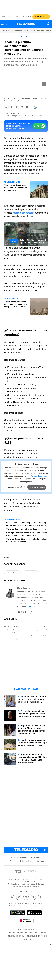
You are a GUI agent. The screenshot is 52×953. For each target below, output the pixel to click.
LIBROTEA (27, 939)
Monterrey (28, 17)
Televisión (40, 30)
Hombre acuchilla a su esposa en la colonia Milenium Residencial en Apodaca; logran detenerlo (32, 758)
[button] (44, 84)
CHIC (36, 932)
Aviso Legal (36, 857)
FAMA (43, 932)
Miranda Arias (12, 113)
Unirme (37, 126)
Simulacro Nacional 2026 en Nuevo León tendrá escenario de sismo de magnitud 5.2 (32, 699)
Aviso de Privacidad (19, 857)
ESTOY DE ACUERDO (37, 487)
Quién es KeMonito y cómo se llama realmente (26, 529)
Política (32, 30)
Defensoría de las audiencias (22, 861)
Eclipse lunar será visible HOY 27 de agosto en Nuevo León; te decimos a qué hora (31, 713)
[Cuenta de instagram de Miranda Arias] (19, 612)
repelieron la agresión (23, 213)
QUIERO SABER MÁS (15, 487)
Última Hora (6, 30)
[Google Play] (17, 913)
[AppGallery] (26, 921)
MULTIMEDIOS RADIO (37, 936)
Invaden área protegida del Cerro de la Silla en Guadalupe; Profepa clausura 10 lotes (32, 742)
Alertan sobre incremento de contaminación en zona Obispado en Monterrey (15, 304)
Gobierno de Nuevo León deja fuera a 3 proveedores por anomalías (15, 187)
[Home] (26, 24)
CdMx (16, 17)
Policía (25, 30)
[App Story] (34, 913)
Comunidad (17, 30)
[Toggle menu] (2, 24)
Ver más (31, 606)
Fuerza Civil (31, 573)
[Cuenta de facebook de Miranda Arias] (25, 612)
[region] (26, 6)
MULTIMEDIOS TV (16, 936)
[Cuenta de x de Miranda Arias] (32, 612)
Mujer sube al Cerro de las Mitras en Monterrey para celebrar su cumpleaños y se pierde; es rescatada (31, 730)
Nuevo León (12, 573)
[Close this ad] (50, 944)
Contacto (41, 861)
